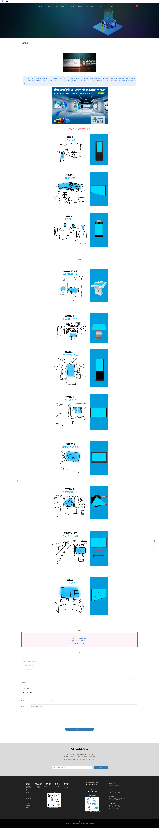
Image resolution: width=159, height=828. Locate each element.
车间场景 (29, 692)
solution (24, 682)
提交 (101, 767)
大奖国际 (4, 1)
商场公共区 (30, 688)
